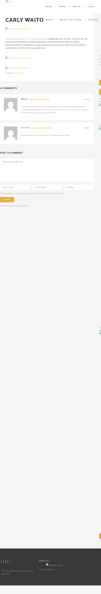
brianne (25, 128)
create (15, 73)
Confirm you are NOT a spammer (16, 206)
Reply (87, 99)
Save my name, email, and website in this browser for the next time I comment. (34, 193)
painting (22, 73)
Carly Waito (27, 39)
